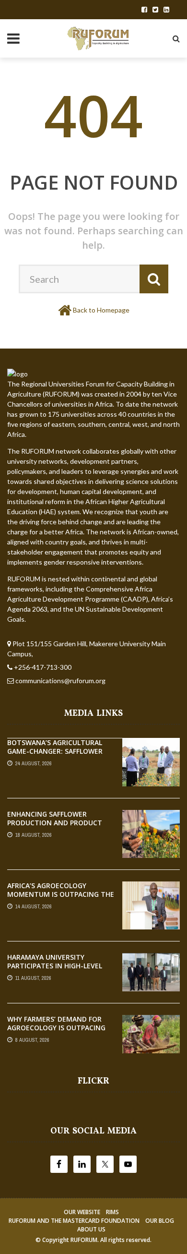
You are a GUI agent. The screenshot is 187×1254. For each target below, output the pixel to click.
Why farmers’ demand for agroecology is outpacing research (56, 1027)
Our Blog (159, 1221)
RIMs (112, 1212)
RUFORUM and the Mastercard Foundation (74, 1221)
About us (91, 1229)
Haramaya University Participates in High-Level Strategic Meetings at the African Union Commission (57, 970)
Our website (82, 1212)
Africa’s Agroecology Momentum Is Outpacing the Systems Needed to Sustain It (60, 898)
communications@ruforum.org (60, 680)
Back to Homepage (101, 310)
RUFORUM (83, 1240)
